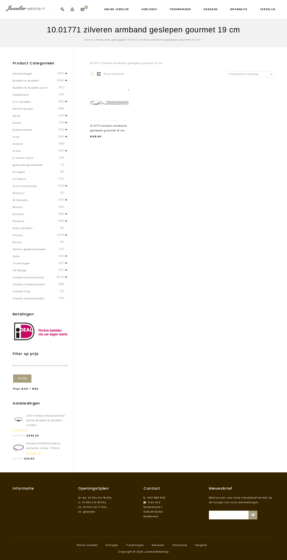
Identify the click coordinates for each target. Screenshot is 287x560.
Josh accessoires (25, 186)
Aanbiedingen (22, 73)
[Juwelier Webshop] (25, 8)
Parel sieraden (23, 228)
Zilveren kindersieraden (29, 284)
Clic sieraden (22, 101)
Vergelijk (267, 9)
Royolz (17, 242)
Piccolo (18, 235)
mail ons (154, 502)
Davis (17, 115)
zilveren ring (21, 291)
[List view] (98, 74)
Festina (18, 144)
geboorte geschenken (28, 165)
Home (89, 39)
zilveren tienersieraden (29, 298)
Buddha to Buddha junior (30, 87)
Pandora (18, 221)
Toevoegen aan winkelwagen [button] (109, 113)
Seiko (16, 256)
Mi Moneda (20, 200)
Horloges (149, 9)
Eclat (16, 137)
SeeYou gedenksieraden (29, 249)
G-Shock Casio (23, 158)
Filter (22, 378)
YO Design (20, 270)
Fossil (17, 151)
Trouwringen (180, 9)
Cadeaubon (21, 94)
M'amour (19, 193)
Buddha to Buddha (26, 80)
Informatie (239, 9)
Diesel (17, 122)
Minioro (18, 207)
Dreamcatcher (23, 130)
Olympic (18, 214)
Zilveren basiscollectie (28, 277)
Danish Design (23, 108)
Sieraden (210, 9)
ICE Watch (20, 179)
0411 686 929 (156, 497)
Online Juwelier (116, 9)
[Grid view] (92, 74)
